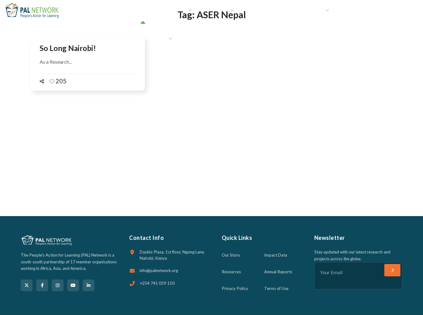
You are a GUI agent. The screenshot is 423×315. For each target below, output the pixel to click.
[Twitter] (27, 285)
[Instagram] (57, 285)
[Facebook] (42, 285)
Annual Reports (278, 271)
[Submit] (392, 270)
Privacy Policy (235, 288)
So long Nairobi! (68, 48)
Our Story (231, 255)
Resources (231, 271)
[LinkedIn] (88, 285)
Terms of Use (276, 288)
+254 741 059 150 (157, 283)
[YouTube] (73, 285)
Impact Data (275, 255)
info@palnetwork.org (159, 270)
